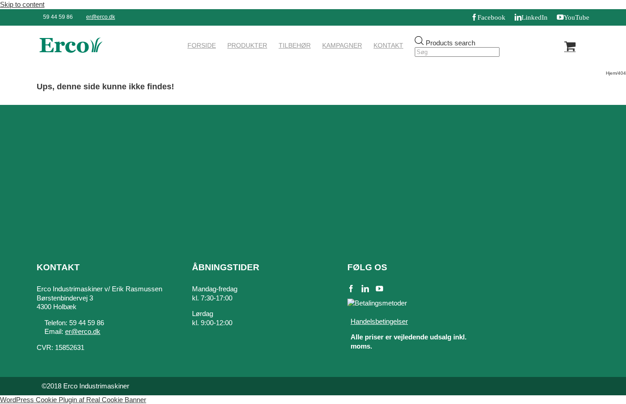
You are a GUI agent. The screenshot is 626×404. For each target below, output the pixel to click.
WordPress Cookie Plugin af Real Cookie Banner (73, 400)
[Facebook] (351, 288)
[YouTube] (379, 288)
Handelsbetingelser (379, 321)
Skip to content (22, 4)
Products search (450, 42)
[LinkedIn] (365, 288)
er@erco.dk (100, 17)
